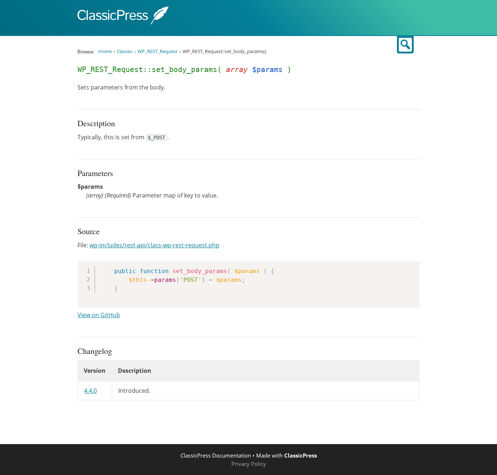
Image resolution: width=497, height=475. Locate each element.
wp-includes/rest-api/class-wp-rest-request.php (154, 245)
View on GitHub (98, 315)
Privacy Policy (248, 463)
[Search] (405, 45)
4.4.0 (90, 391)
